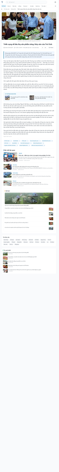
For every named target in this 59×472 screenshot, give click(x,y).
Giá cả (8, 6)
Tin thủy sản (6, 9)
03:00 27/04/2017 (9, 47)
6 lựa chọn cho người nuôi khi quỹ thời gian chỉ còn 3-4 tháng (17, 227)
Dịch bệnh (18, 239)
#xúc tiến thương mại (25, 143)
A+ (45, 47)
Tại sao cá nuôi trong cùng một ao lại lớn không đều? (18, 252)
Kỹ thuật (12, 239)
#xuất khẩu (14, 143)
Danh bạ (38, 6)
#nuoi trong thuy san (34, 140)
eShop (19, 6)
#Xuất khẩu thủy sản (46, 140)
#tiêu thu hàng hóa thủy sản (37, 145)
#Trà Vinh (6, 143)
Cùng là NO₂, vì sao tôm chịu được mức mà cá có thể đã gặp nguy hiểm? (19, 208)
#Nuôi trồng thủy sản (37, 143)
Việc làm (14, 6)
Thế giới (13, 242)
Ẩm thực (37, 242)
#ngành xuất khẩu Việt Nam (10, 145)
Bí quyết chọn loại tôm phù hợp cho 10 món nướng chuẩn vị (16, 222)
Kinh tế (49, 239)
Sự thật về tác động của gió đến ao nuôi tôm (13, 212)
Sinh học (31, 242)
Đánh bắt (31, 239)
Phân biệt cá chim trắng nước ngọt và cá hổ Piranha (15, 217)
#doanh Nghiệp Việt (24, 145)
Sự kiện (32, 6)
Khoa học (25, 242)
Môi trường (24, 239)
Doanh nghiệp (6, 242)
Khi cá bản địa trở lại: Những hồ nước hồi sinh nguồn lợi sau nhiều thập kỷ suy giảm (24, 269)
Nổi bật (3, 6)
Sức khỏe (43, 242)
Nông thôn (13, 9)
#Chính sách (6, 140)
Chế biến (37, 239)
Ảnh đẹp (52, 242)
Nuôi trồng (6, 239)
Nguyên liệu (43, 239)
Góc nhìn (5, 244)
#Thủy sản (24, 140)
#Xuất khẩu (15, 140)
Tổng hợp (17, 244)
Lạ (47, 242)
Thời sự (11, 244)
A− (42, 47)
